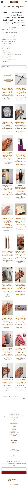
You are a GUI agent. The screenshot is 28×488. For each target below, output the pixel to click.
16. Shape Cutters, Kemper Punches (9, 59)
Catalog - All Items (14, 417)
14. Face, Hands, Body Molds (8, 56)
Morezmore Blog (14, 423)
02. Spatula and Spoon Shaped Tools (9, 34)
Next (24, 398)
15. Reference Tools (6, 57)
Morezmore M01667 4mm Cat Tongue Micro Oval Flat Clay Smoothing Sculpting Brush (20, 91)
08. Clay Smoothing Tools (7, 45)
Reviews (14, 426)
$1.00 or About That (14, 432)
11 (17, 398)
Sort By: (3, 66)
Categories (14, 442)
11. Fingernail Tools (5, 50)
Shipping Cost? (14, 419)
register (7, 98)
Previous (5, 396)
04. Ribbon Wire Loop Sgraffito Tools (9, 37)
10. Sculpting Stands (6, 48)
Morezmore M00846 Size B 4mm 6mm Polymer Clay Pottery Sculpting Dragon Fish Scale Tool (7, 287)
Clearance (14, 428)
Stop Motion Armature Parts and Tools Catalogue (14, 416)
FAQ (14, 420)
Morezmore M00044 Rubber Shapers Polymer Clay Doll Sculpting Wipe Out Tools (7, 188)
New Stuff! (14, 429)
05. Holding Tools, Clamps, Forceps (9, 39)
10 (14, 398)
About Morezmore (14, 413)
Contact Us (14, 422)
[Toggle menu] (2, 2)
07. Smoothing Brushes (6, 43)
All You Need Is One (14, 431)
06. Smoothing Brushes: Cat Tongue (9, 41)
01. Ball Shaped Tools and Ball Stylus (9, 32)
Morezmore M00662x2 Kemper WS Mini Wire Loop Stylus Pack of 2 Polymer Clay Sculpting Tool (7, 254)
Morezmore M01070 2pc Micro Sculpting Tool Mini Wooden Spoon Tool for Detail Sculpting (7, 221)
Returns (14, 425)
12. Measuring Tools (6, 52)
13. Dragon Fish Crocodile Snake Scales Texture (11, 54)
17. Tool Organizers (5, 61)
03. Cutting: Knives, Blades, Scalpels (9, 35)
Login (5, 98)
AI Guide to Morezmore (14, 434)
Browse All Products (14, 414)
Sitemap (14, 435)
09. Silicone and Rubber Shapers (8, 46)
